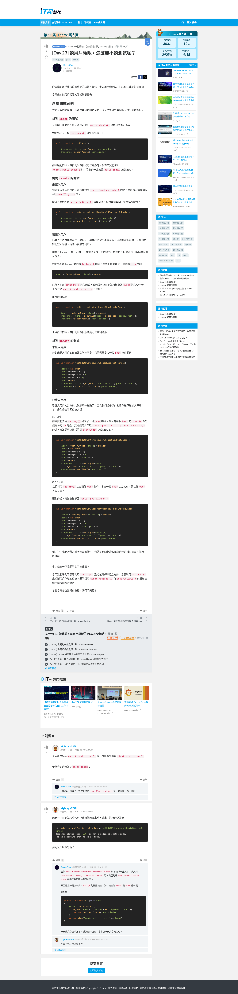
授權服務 (123, 988)
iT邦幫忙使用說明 (177, 988)
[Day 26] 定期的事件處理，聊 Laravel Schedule (71, 644)
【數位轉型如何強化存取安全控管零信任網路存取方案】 (56, 705)
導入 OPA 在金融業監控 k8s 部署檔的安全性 (183, 142)
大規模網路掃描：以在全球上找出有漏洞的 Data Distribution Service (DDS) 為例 (183, 86)
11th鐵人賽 (58, 59)
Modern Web (59, 46)
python (188, 244)
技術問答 (56, 22)
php (68, 59)
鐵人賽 (176, 239)
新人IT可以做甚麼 (168, 282)
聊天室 (87, 22)
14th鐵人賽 (178, 228)
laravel (75, 59)
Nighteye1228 (68, 746)
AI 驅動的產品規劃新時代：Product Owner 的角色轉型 (184, 172)
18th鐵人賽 (178, 250)
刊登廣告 (112, 988)
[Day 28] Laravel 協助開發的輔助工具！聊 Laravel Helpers (76, 654)
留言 (59, 610)
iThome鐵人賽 (178, 34)
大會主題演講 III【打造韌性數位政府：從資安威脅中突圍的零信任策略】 (184, 201)
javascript (163, 244)
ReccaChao (68, 65)
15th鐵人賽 (164, 223)
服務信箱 (133, 988)
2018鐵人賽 (176, 244)
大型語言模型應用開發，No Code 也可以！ (183, 158)
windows (163, 255)
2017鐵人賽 (164, 250)
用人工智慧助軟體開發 (82, 702)
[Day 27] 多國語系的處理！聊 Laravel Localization (73, 649)
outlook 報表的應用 (168, 285)
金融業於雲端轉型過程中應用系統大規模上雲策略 (183, 98)
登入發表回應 (60, 797)
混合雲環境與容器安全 (182, 186)
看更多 (192, 65)
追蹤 (72, 610)
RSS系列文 (113, 638)
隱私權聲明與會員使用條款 (153, 988)
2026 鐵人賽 (99, 22)
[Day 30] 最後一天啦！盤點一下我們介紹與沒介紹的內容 (76, 664)
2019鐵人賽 (187, 239)
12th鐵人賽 (178, 233)
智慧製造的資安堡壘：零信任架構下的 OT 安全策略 (183, 129)
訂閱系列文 (129, 638)
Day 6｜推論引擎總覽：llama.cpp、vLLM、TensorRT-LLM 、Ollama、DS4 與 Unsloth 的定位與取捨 (178, 344)
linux (185, 255)
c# (179, 255)
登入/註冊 (192, 22)
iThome (102, 988)
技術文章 (45, 22)
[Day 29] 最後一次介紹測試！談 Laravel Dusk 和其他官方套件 (78, 659)
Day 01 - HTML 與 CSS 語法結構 (173, 338)
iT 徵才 (79, 22)
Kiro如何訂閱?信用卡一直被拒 (173, 295)
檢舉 (145, 610)
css (178, 261)
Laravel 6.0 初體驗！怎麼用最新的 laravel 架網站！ (90, 46)
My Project (68, 22)
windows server (166, 261)
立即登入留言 (96, 970)
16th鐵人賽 (178, 223)
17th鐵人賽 (164, 233)
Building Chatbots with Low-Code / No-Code (183, 71)
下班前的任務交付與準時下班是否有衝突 (177, 357)
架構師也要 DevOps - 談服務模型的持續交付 (183, 115)
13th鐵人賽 (164, 228)
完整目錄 (52, 668)
